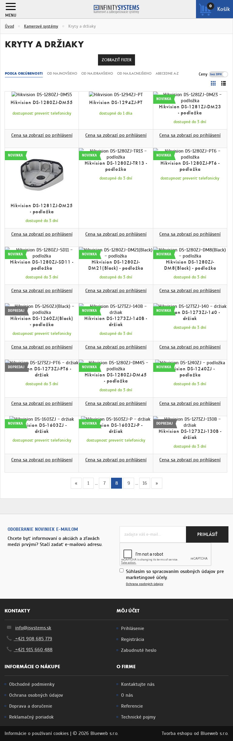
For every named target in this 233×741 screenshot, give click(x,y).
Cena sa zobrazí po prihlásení (42, 135)
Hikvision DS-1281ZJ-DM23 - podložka (190, 110)
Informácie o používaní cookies (37, 733)
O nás (127, 695)
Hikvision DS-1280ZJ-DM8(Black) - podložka (190, 265)
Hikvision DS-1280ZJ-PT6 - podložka (190, 166)
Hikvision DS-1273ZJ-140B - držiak (115, 321)
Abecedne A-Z (167, 73)
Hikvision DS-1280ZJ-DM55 (42, 102)
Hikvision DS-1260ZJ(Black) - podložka (41, 321)
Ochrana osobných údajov (144, 584)
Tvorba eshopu (177, 733)
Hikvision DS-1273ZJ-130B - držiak (190, 434)
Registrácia (132, 639)
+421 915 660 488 (33, 650)
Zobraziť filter (116, 59)
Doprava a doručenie (30, 706)
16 (145, 483)
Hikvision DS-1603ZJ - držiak (42, 428)
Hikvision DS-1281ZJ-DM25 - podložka (42, 208)
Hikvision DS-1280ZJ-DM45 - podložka (116, 378)
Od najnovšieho (62, 73)
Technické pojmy (138, 717)
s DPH (222, 74)
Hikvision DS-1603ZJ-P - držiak (116, 428)
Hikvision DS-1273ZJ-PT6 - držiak (41, 372)
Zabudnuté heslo (138, 650)
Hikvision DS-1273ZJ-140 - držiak (190, 315)
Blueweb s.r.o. (214, 733)
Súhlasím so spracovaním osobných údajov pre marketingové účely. (175, 577)
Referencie (132, 706)
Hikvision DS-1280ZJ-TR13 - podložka (116, 166)
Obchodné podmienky (32, 684)
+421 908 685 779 (33, 639)
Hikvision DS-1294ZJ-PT (116, 102)
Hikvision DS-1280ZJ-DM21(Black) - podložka (115, 265)
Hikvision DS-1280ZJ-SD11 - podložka (41, 265)
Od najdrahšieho (97, 73)
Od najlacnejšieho (134, 73)
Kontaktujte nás (137, 684)
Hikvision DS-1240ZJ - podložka (190, 372)
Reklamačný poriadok (31, 717)
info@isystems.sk (33, 628)
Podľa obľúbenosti (24, 73)
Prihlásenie (132, 628)
